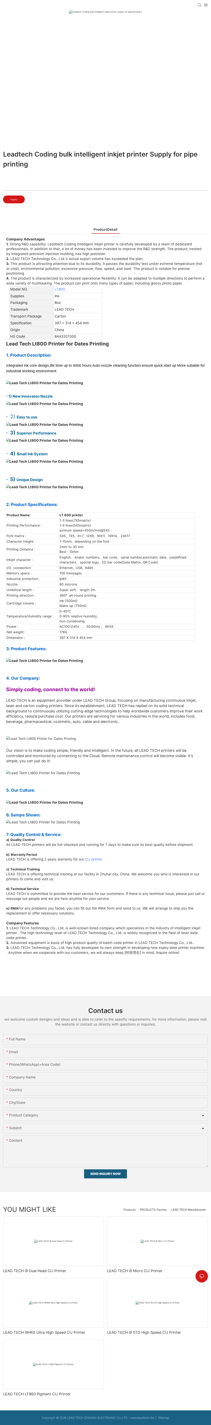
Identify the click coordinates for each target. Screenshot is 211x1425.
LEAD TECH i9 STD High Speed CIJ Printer (144, 1332)
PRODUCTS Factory (153, 1209)
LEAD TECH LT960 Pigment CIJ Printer (37, 1394)
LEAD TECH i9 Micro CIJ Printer (134, 1271)
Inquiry (14, 199)
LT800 (60, 289)
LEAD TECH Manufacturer (188, 1209)
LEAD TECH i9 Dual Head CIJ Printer (34, 1271)
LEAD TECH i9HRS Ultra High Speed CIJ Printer (44, 1332)
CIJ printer (93, 859)
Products (129, 1209)
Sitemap (163, 1417)
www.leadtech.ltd (142, 1417)
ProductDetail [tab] (105, 229)
